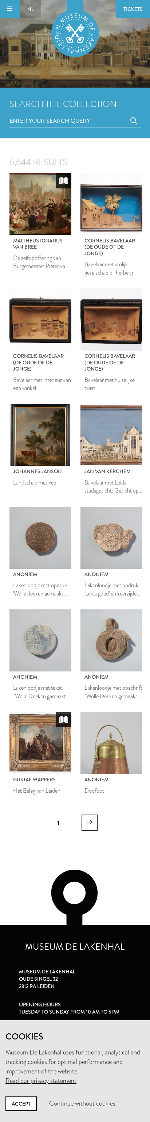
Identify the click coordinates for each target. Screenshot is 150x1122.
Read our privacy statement (40, 1080)
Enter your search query (34, 112)
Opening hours (40, 1004)
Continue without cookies (82, 1103)
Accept (21, 1103)
